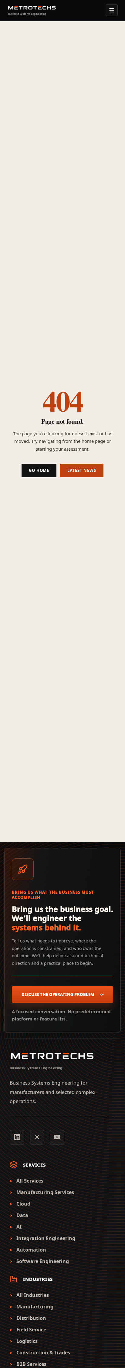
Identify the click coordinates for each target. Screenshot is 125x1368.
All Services (29, 1181)
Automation (31, 1250)
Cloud (23, 1204)
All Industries (32, 1295)
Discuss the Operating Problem (62, 994)
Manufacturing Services (45, 1192)
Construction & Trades (43, 1353)
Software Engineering (42, 1261)
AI (19, 1227)
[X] (37, 1137)
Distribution (31, 1318)
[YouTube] (57, 1137)
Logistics (27, 1341)
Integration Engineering (45, 1238)
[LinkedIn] (17, 1137)
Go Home (39, 470)
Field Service (31, 1330)
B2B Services (31, 1364)
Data (22, 1215)
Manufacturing (34, 1307)
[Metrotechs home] (52, 1056)
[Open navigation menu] (112, 10)
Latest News (81, 470)
